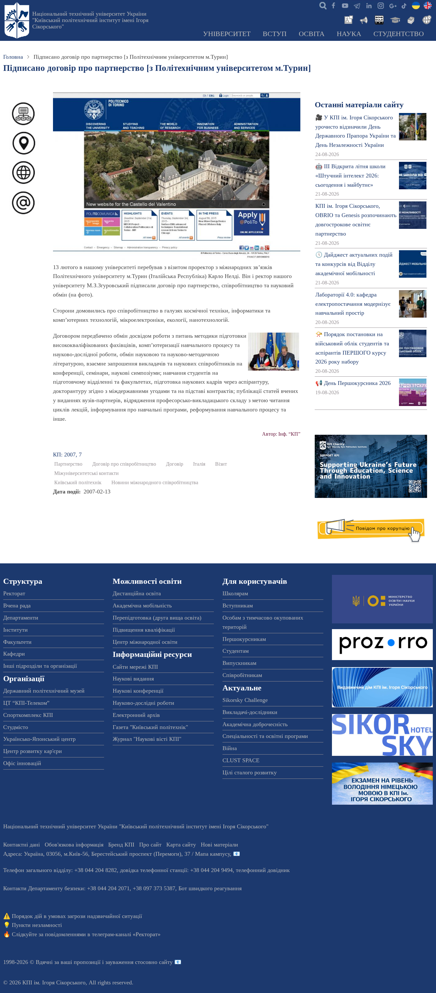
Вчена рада (17, 605)
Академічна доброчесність (255, 724)
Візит (221, 464)
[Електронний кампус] (394, 19)
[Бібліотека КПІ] (410, 19)
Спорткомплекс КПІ (28, 715)
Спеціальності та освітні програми (265, 736)
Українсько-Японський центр (39, 739)
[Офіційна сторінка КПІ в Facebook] (333, 5)
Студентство (398, 34)
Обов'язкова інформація (74, 844)
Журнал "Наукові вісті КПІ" (147, 739)
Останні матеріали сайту (359, 104)
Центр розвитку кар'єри (32, 751)
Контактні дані (21, 844)
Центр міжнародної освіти (145, 642)
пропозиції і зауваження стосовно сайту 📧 (127, 962)
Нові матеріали (219, 844)
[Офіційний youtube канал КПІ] (345, 5)
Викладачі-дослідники (249, 712)
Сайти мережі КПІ (135, 667)
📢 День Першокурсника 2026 (353, 383)
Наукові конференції (138, 691)
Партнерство (68, 464)
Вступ (275, 34)
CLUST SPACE (240, 760)
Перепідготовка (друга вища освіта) (157, 617)
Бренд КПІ (121, 844)
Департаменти (20, 617)
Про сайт (150, 844)
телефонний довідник (263, 870)
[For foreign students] (426, 19)
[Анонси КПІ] (363, 19)
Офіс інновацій (22, 763)
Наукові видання (133, 678)
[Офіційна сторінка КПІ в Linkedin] (369, 5)
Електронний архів (136, 715)
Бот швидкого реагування (210, 888)
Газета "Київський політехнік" (150, 727)
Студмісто (15, 727)
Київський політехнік (77, 482)
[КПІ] (416, 5)
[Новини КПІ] (347, 19)
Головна (13, 57)
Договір (174, 464)
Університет (227, 34)
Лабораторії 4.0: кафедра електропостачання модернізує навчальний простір (353, 303)
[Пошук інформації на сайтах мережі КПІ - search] (321, 5)
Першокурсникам (244, 639)
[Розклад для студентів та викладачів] (379, 19)
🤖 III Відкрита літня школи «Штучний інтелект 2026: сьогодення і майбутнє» (350, 175)
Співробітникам (242, 675)
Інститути (15, 630)
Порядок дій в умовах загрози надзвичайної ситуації (77, 916)
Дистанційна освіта (137, 593)
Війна (229, 748)
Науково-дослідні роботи (143, 703)
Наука (349, 34)
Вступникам (237, 605)
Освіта (312, 34)
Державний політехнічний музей (44, 691)
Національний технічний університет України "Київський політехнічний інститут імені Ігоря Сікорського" (90, 20)
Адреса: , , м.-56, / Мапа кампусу (116, 854)
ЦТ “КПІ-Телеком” (26, 703)
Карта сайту (181, 844)
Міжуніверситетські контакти (86, 473)
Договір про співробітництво (124, 464)
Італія (199, 464)
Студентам (235, 651)
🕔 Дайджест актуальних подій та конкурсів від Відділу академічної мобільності (354, 264)
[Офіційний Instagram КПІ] (380, 5)
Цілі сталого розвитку (249, 772)
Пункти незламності (37, 925)
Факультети (17, 642)
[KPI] (428, 5)
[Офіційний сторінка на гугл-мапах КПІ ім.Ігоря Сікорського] (392, 5)
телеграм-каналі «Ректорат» (126, 934)
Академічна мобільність (142, 605)
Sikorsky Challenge (245, 700)
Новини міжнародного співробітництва (154, 482)
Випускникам (239, 663)
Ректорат (14, 593)
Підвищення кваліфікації (144, 630)
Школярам (235, 593)
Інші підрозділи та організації (40, 666)
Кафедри (14, 654)
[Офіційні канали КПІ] (357, 5)
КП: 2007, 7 (67, 454)
